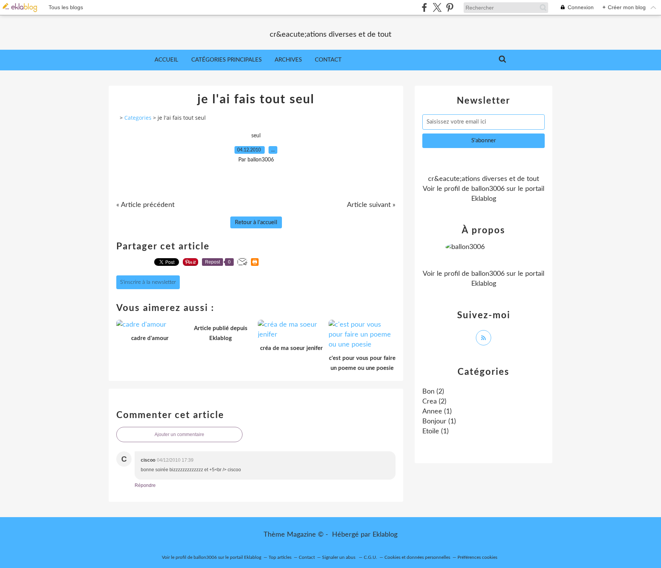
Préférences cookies (477, 557)
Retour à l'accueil (256, 222)
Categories (137, 117)
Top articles (280, 557)
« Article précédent (145, 205)
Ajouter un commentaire (179, 434)
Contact (328, 60)
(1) (437, 411)
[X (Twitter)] (437, 7)
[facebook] (424, 7)
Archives (288, 60)
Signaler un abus (339, 557)
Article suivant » (371, 205)
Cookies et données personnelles (417, 557)
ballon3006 (488, 189)
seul (255, 135)
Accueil (166, 60)
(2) (433, 391)
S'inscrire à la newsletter (148, 282)
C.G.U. (370, 557)
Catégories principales (226, 60)
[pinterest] (449, 7)
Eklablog (385, 534)
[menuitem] (166, 60)
